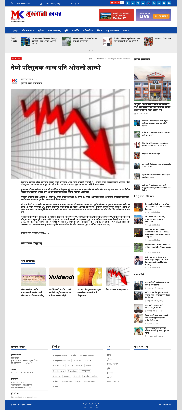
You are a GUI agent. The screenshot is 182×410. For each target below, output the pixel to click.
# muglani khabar (60, 355)
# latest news (89, 381)
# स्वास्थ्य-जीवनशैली (75, 366)
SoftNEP (167, 405)
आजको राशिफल (113, 381)
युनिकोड (110, 372)
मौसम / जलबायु (54, 30)
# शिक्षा (88, 366)
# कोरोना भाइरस (58, 366)
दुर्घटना (41, 30)
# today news (58, 371)
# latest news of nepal (71, 381)
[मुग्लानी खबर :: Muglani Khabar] (36, 16)
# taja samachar (90, 376)
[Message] (143, 3)
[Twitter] (133, 3)
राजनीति (75, 30)
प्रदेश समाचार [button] (27, 30)
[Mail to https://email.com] (159, 3)
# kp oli (77, 376)
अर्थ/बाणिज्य (88, 30)
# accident (72, 371)
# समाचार (56, 376)
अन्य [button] (125, 30)
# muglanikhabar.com (61, 360)
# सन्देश (74, 355)
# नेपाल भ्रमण (85, 371)
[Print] (164, 3)
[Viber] (148, 3)
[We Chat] (169, 3)
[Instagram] (138, 3)
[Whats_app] (154, 3)
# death (67, 376)
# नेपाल (55, 381)
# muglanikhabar (87, 355)
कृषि (66, 30)
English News (112, 30)
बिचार (99, 30)
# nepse (56, 386)
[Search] (168, 30)
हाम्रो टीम (110, 377)
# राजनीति (77, 360)
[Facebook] (128, 3)
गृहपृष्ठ (15, 30)
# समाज (88, 360)
